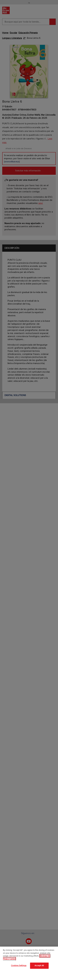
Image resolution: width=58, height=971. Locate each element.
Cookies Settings (18, 965)
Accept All (39, 965)
